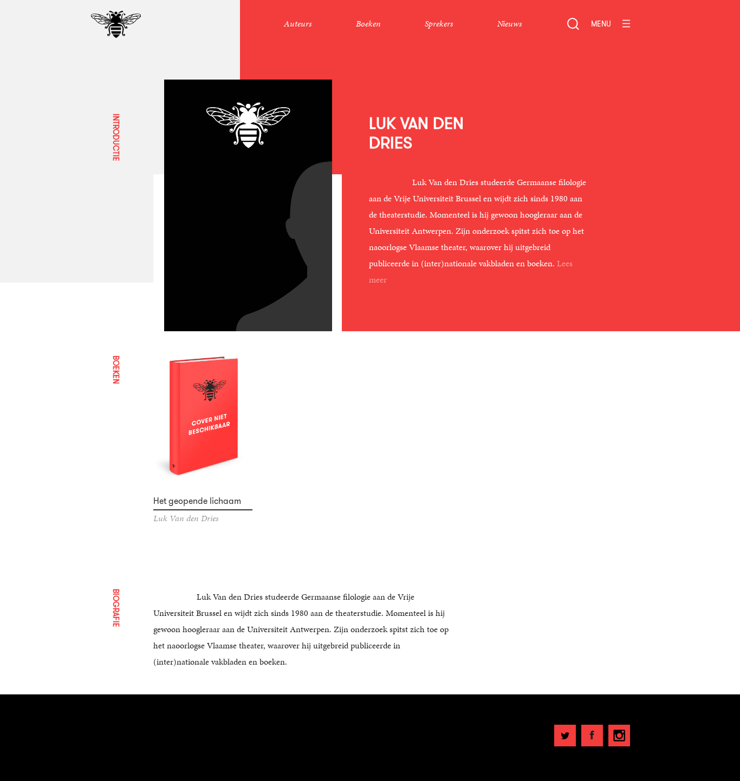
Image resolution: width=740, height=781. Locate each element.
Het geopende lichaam (197, 501)
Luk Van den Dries (185, 518)
